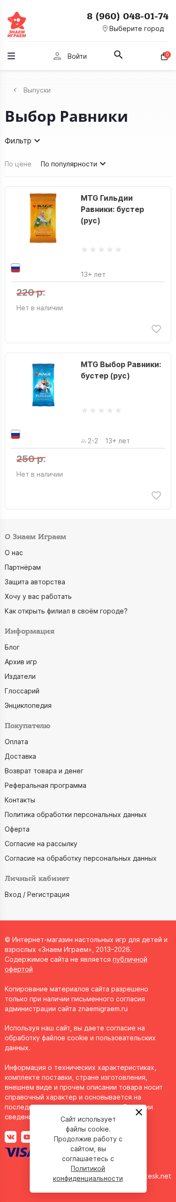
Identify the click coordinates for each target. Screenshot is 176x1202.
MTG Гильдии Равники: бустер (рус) (112, 209)
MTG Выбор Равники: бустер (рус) (121, 370)
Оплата (16, 742)
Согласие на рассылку (41, 844)
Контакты (20, 800)
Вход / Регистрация (37, 894)
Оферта (17, 829)
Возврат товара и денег (44, 771)
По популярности (69, 164)
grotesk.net (152, 1176)
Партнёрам (23, 567)
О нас (14, 553)
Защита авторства (35, 582)
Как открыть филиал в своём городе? (66, 611)
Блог (12, 647)
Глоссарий (22, 691)
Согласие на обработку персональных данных (81, 858)
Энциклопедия (28, 705)
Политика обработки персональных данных (76, 814)
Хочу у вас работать (38, 596)
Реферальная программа (45, 785)
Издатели (20, 676)
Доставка (20, 756)
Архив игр (21, 662)
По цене (18, 164)
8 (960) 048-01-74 (127, 16)
